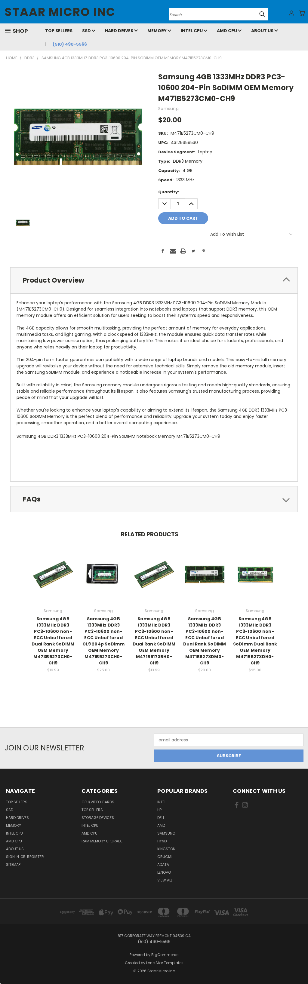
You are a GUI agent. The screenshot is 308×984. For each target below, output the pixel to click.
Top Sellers (58, 31)
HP (159, 809)
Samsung (166, 833)
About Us (262, 31)
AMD (161, 825)
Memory (157, 31)
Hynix (162, 841)
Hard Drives (119, 31)
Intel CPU (192, 31)
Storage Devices (98, 817)
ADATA (163, 864)
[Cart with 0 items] (302, 13)
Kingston (166, 848)
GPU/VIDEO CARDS (98, 802)
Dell (161, 817)
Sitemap (13, 864)
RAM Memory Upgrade (102, 841)
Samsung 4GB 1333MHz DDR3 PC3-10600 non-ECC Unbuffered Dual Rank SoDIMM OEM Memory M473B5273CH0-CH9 (53, 641)
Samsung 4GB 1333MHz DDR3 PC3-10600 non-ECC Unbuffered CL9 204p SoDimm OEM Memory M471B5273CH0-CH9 (103, 641)
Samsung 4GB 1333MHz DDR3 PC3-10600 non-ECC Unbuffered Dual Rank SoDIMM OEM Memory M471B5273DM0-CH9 (204, 641)
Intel (161, 802)
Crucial (165, 856)
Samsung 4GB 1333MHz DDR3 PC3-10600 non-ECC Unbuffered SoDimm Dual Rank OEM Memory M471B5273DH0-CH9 (255, 641)
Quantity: (168, 192)
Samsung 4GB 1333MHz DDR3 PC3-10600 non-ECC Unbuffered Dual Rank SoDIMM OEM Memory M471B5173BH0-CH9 (154, 641)
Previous (298, 965)
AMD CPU (227, 31)
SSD (87, 31)
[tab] (154, 280)
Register (35, 856)
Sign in (13, 856)
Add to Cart (53, 579)
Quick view (53, 568)
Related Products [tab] (149, 534)
